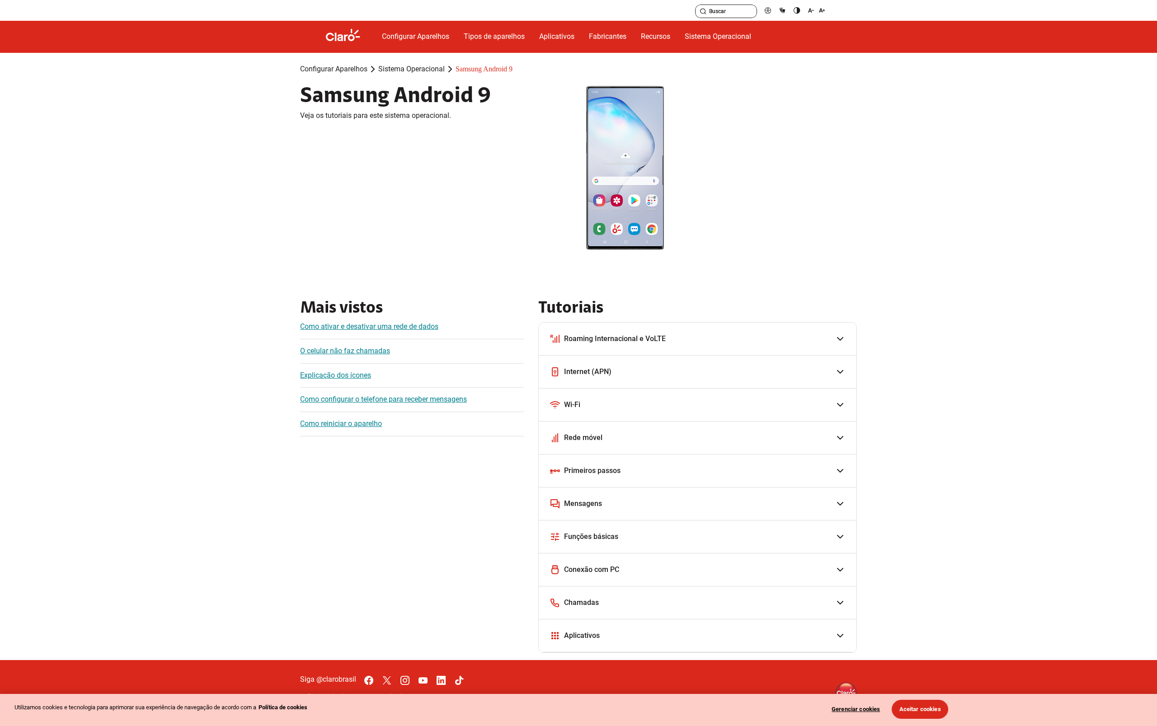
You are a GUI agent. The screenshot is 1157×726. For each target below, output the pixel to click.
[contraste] (797, 10)
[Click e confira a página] (350, 37)
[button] (697, 339)
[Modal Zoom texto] (816, 10)
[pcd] (768, 10)
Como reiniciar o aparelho (341, 423)
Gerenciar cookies (856, 709)
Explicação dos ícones (335, 375)
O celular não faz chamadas (345, 351)
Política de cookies (283, 707)
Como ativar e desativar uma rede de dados (369, 326)
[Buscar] (703, 11)
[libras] (782, 10)
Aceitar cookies (920, 709)
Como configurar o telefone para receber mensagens (383, 399)
